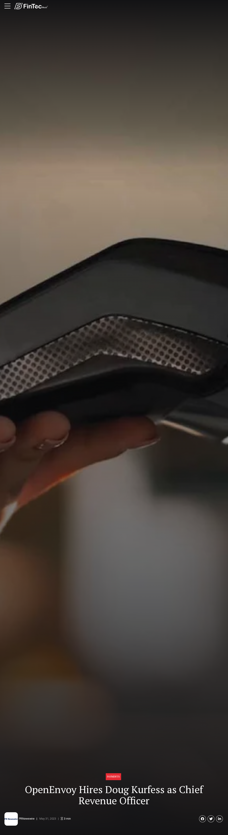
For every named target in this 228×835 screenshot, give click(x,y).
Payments (113, 776)
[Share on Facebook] (202, 818)
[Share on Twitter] (211, 818)
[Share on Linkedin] (219, 818)
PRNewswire (27, 818)
